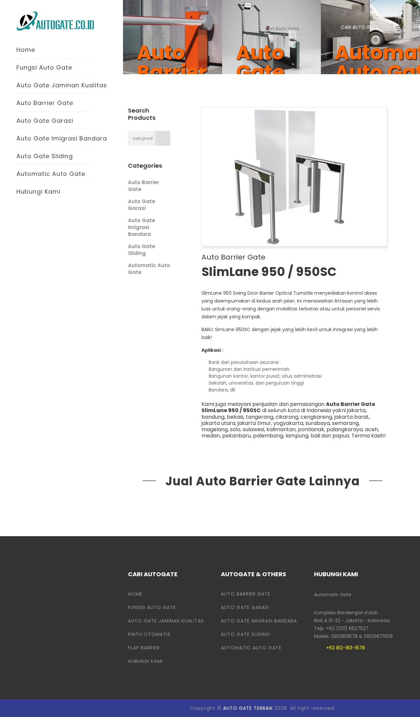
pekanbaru (236, 435)
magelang (214, 429)
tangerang (259, 417)
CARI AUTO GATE (359, 27)
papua (340, 435)
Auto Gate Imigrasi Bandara (61, 138)
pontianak (311, 429)
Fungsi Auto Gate (44, 67)
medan (210, 435)
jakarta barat (351, 417)
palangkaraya (344, 429)
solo (235, 429)
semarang (345, 423)
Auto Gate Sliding (44, 156)
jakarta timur (254, 423)
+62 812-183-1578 (345, 647)
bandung (212, 417)
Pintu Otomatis (149, 634)
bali (315, 435)
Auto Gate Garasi (44, 120)
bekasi (235, 417)
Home (25, 50)
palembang (268, 435)
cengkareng (316, 417)
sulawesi (253, 429)
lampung (296, 435)
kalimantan (281, 429)
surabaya (317, 423)
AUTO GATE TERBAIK (248, 708)
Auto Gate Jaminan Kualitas (61, 85)
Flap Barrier (144, 647)
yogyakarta (288, 423)
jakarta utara (218, 423)
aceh (371, 429)
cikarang (287, 417)
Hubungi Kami (38, 191)
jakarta (356, 410)
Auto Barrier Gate (44, 103)
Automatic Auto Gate (50, 174)
